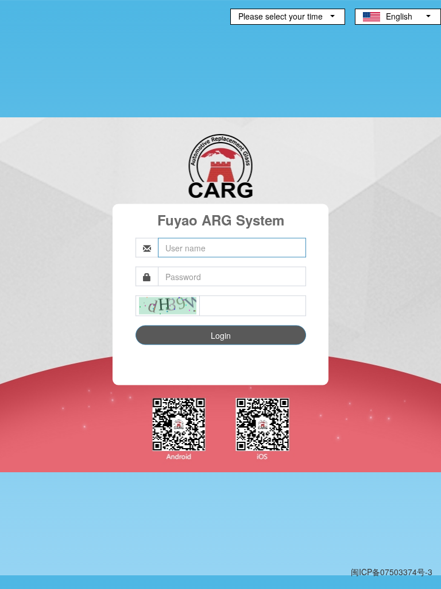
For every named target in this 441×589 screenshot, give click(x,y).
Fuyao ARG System (220, 220)
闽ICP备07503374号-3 (391, 571)
